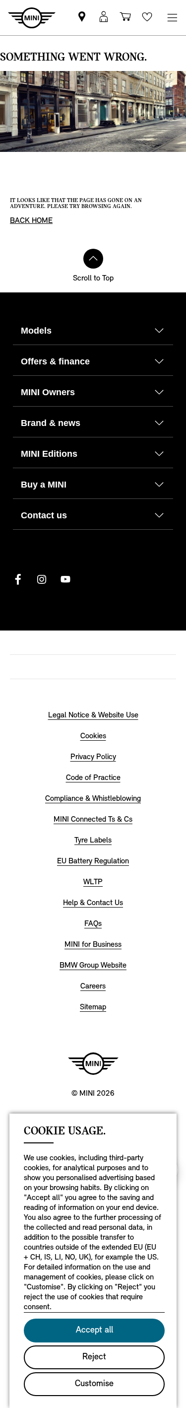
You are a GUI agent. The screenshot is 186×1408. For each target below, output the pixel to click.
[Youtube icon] (65, 579)
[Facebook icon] (18, 579)
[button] (104, 17)
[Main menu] (172, 17)
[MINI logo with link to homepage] (93, 1063)
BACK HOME (31, 221)
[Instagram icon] (42, 579)
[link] (82, 17)
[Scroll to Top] (93, 259)
